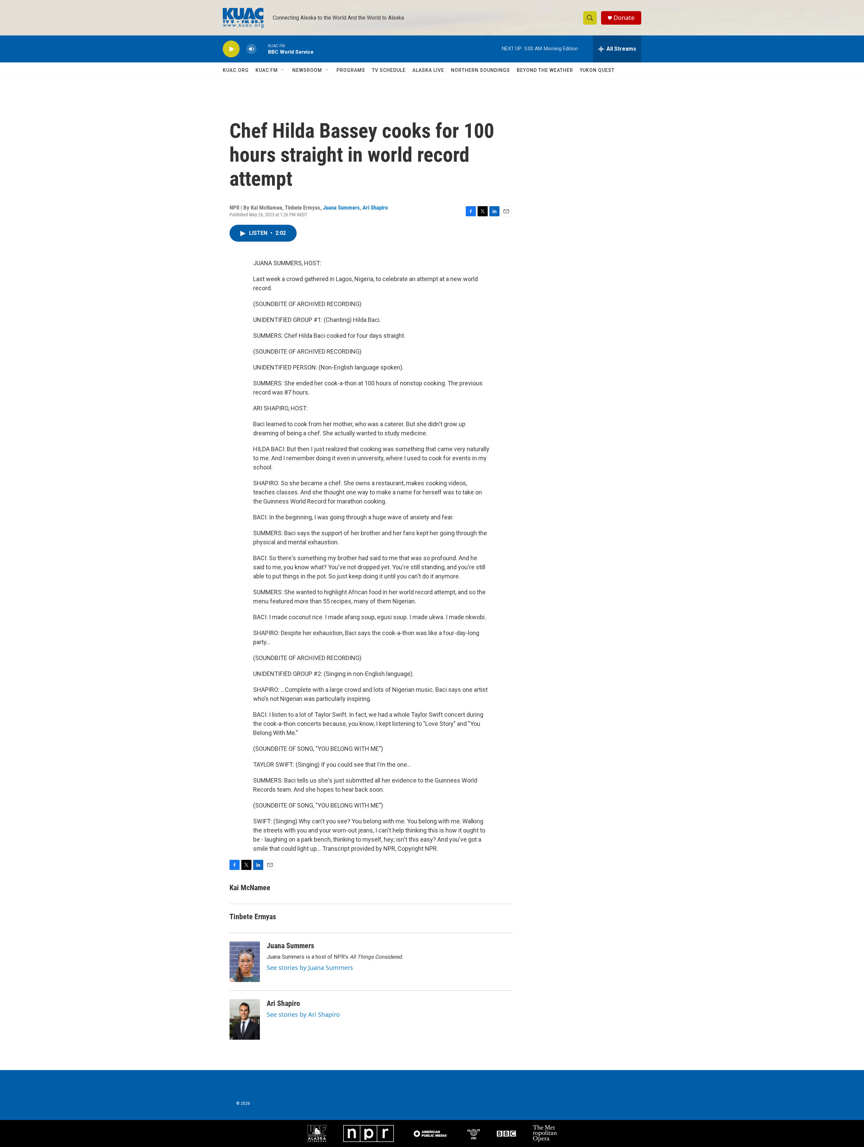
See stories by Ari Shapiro (303, 1014)
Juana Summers (341, 207)
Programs (350, 70)
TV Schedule (389, 70)
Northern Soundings (480, 70)
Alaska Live (428, 70)
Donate (624, 17)
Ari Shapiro (375, 207)
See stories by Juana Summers (310, 967)
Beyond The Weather (545, 70)
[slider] (262, 48)
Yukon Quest (597, 70)
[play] (231, 49)
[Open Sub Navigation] (283, 70)
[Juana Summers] (245, 961)
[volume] (251, 49)
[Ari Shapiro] (245, 1019)
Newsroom (307, 70)
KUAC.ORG (236, 70)
